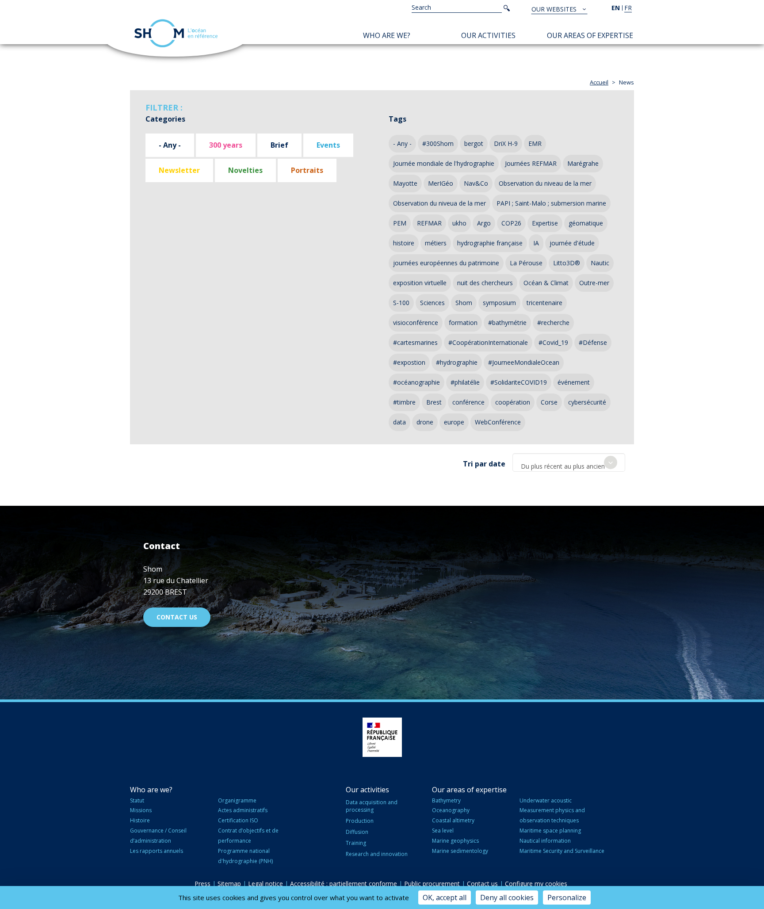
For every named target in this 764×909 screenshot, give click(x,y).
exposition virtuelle (420, 283)
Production (360, 821)
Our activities (488, 35)
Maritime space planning (550, 830)
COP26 (511, 223)
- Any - (170, 145)
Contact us (177, 617)
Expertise (545, 223)
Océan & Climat (546, 283)
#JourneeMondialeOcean (523, 362)
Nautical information (545, 840)
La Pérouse (526, 263)
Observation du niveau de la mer (545, 183)
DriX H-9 (506, 143)
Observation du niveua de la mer (439, 203)
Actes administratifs (242, 810)
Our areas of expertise (590, 35)
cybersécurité (587, 402)
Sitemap (229, 883)
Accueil (599, 82)
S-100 (401, 302)
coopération (512, 402)
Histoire (140, 820)
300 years (225, 145)
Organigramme (237, 800)
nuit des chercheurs (485, 283)
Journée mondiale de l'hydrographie (443, 163)
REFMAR (429, 223)
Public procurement (432, 883)
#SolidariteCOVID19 (518, 382)
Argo (484, 223)
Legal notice (265, 883)
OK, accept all (444, 897)
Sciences (432, 302)
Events (328, 145)
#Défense (593, 342)
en (615, 8)
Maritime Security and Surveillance (562, 851)
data (399, 422)
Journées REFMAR (531, 163)
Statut (137, 800)
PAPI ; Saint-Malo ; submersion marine (551, 203)
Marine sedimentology (460, 851)
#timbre (404, 402)
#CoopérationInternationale (488, 342)
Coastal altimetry (453, 820)
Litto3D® (566, 263)
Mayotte (405, 183)
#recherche (553, 322)
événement (574, 382)
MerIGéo (440, 183)
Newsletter (179, 170)
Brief (279, 145)
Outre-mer (594, 283)
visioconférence (415, 322)
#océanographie (416, 382)
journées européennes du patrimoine (446, 263)
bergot (473, 143)
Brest (434, 402)
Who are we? (386, 35)
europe (454, 422)
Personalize (566, 897)
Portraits (307, 170)
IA (536, 243)
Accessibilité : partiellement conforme (343, 883)
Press (202, 883)
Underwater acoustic (546, 800)
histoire (403, 243)
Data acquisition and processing (371, 806)
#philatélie (465, 382)
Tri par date (484, 464)
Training (356, 843)
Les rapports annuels (156, 851)
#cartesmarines (415, 342)
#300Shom (438, 143)
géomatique (586, 223)
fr (628, 8)
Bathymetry (446, 800)
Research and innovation (377, 854)
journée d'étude (572, 243)
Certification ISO (238, 820)
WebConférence (498, 422)
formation (463, 322)
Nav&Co (476, 183)
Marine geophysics (455, 840)
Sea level (443, 830)
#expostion (409, 362)
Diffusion (357, 832)
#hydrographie (457, 362)
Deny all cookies (507, 897)
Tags (397, 119)
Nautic (600, 263)
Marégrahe (583, 163)
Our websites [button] (554, 9)
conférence (468, 402)
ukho (459, 223)
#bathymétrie (507, 322)
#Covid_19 (553, 342)
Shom (463, 302)
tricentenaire (544, 302)
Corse (549, 402)
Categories (165, 119)
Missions (141, 810)
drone (424, 422)
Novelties (245, 170)
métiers (436, 243)
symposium (499, 302)
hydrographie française (490, 243)
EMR (535, 143)
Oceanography (451, 810)
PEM (399, 223)
